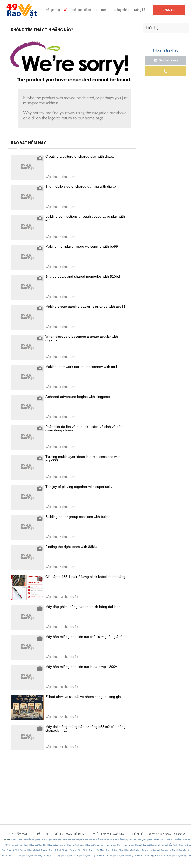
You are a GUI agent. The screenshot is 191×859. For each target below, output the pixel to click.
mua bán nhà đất (71, 840)
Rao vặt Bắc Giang (132, 845)
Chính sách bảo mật (109, 834)
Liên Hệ (138, 834)
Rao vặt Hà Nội (156, 840)
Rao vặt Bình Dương (16, 850)
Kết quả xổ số (81, 10)
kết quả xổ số (102, 840)
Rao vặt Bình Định (78, 850)
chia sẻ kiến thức (118, 840)
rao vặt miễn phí (27, 840)
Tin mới (101, 10)
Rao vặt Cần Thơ (39, 845)
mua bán (57, 840)
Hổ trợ (42, 834)
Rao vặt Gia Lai (133, 850)
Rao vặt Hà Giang (150, 850)
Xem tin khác (167, 50)
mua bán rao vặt (88, 840)
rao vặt (14, 840)
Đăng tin (169, 10)
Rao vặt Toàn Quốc (137, 840)
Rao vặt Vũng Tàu (95, 845)
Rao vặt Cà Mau (96, 850)
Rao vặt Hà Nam (168, 850)
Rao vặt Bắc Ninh (169, 845)
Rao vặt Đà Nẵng (173, 840)
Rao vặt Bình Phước (38, 850)
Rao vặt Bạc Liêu (150, 845)
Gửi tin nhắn (168, 60)
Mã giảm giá (54, 10)
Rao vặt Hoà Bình (163, 855)
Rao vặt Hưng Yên (182, 855)
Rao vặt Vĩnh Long (75, 845)
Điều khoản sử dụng (70, 834)
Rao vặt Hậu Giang (144, 855)
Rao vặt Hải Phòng (19, 845)
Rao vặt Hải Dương (33, 855)
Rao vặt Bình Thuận (59, 850)
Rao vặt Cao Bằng (115, 850)
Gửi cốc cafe (19, 834)
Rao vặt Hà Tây (88, 855)
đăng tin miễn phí (44, 840)
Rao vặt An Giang (57, 845)
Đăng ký (139, 10)
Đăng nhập (121, 10)
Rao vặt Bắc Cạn (113, 845)
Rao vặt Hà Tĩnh (13, 855)
